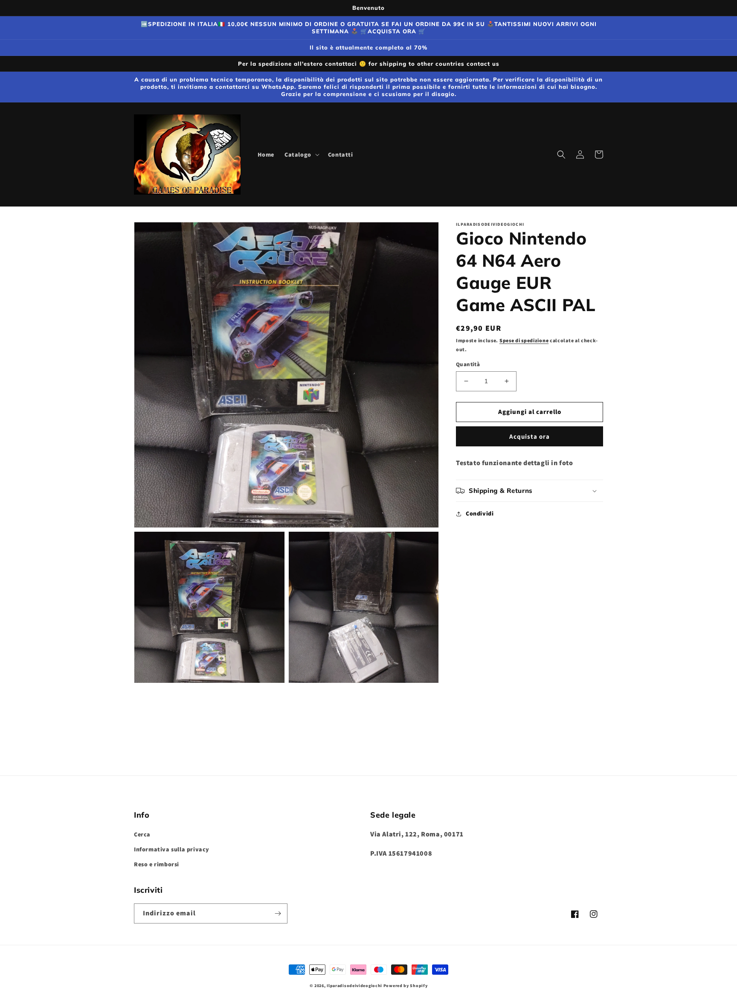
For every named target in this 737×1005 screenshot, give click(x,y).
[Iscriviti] (277, 913)
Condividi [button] (479, 513)
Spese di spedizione (523, 340)
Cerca (142, 834)
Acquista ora (529, 436)
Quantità (468, 364)
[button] (301, 154)
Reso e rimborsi (156, 864)
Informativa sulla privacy (171, 849)
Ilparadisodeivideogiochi (354, 985)
